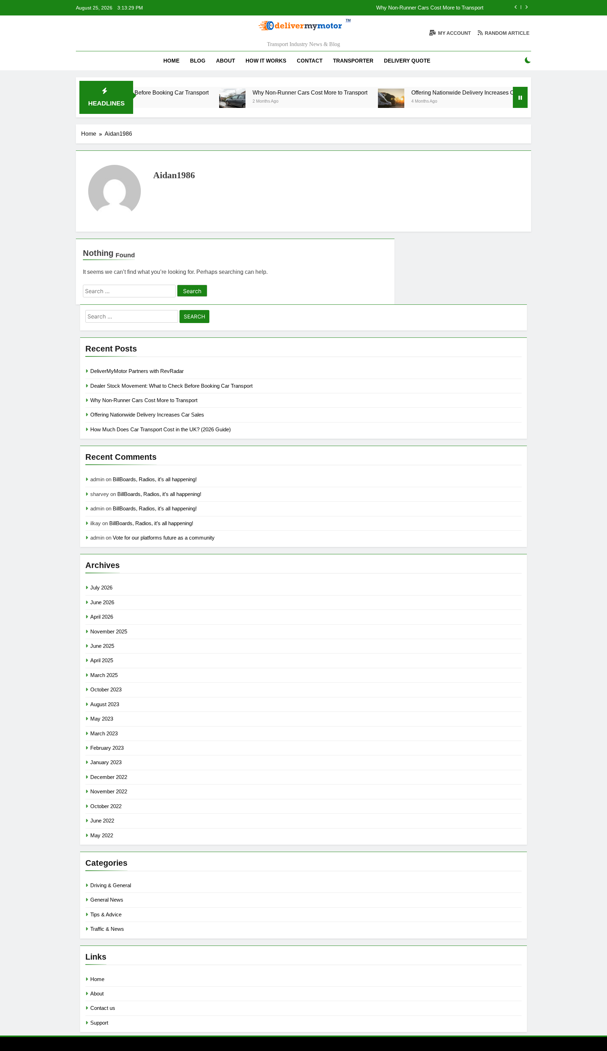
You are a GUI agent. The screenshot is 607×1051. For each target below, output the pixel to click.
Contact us (102, 1008)
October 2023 (106, 689)
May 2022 (101, 835)
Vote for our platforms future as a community (164, 538)
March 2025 (104, 675)
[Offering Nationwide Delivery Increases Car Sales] (367, 102)
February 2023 (107, 748)
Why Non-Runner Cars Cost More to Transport (429, 8)
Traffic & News (107, 929)
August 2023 (104, 704)
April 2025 (101, 660)
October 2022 (106, 806)
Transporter (353, 61)
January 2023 (106, 762)
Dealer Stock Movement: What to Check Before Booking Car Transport (171, 386)
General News (106, 900)
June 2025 (102, 646)
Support (99, 1023)
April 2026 (101, 617)
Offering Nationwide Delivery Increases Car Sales (449, 92)
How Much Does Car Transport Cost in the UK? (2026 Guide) (160, 429)
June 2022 (102, 821)
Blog (197, 61)
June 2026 (102, 602)
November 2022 (108, 791)
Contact (309, 61)
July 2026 (101, 588)
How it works (266, 61)
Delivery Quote (407, 61)
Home (171, 61)
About (225, 61)
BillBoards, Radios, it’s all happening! (155, 479)
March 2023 (104, 733)
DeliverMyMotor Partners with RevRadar (137, 371)
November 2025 (108, 631)
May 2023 (101, 719)
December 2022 (108, 777)
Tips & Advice (106, 914)
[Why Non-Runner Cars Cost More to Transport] (209, 102)
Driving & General (110, 885)
